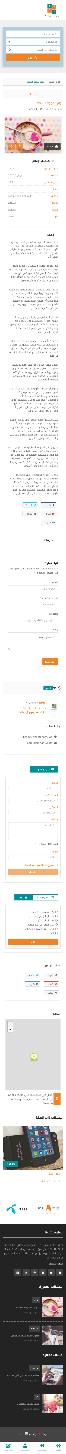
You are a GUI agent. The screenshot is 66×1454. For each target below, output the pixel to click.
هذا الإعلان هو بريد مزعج (41, 916)
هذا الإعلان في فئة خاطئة (41, 925)
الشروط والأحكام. (33, 865)
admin (42, 703)
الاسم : (53, 582)
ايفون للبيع (54, 1173)
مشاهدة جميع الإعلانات (32, 712)
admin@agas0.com (40, 743)
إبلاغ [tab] (21, 897)
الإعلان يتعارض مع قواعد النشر (39, 929)
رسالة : (54, 819)
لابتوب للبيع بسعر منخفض (25, 1335)
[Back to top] (11, 1435)
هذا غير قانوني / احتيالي (42, 912)
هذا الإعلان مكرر (45, 920)
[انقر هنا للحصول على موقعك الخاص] (9, 49)
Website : (53, 614)
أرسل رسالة (33, 872)
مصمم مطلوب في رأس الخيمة (23, 1375)
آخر (52, 933)
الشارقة (33, 109)
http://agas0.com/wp (38, 737)
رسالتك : (53, 629)
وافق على (38, 865)
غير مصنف (52, 82)
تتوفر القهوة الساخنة (49, 103)
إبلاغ (33, 942)
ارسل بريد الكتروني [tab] (42, 769)
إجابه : (55, 851)
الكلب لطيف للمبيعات (28, 1404)
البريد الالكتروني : (49, 598)
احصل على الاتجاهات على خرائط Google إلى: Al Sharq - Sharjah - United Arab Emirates (31, 1099)
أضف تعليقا (50, 662)
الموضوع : (53, 807)
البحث (30, 57)
